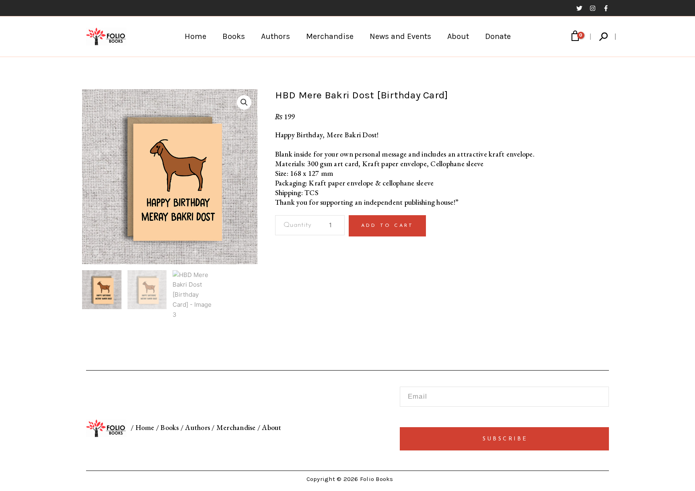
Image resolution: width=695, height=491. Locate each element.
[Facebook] (606, 8)
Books (233, 36)
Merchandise (330, 36)
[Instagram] (593, 8)
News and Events (400, 36)
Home (195, 36)
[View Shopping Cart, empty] (575, 36)
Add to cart (387, 225)
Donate (498, 36)
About (458, 36)
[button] (604, 37)
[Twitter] (579, 8)
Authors (275, 36)
